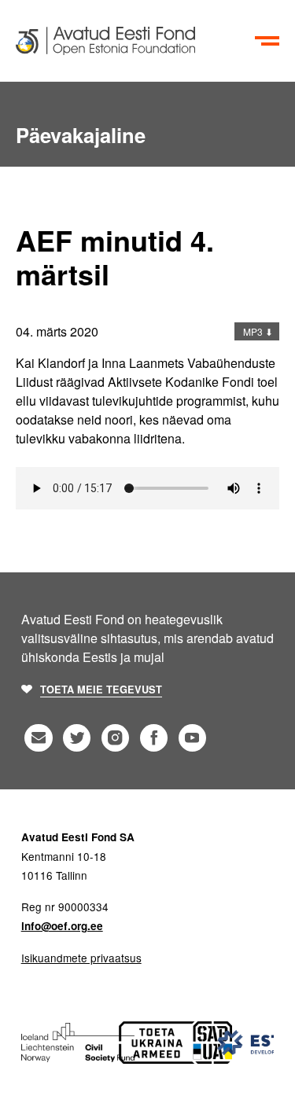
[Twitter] (76, 738)
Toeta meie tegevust (101, 689)
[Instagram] (115, 738)
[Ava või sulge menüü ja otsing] (267, 41)
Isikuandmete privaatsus (81, 957)
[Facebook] (154, 738)
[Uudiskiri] (38, 738)
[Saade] (132, 41)
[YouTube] (192, 738)
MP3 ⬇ (257, 331)
